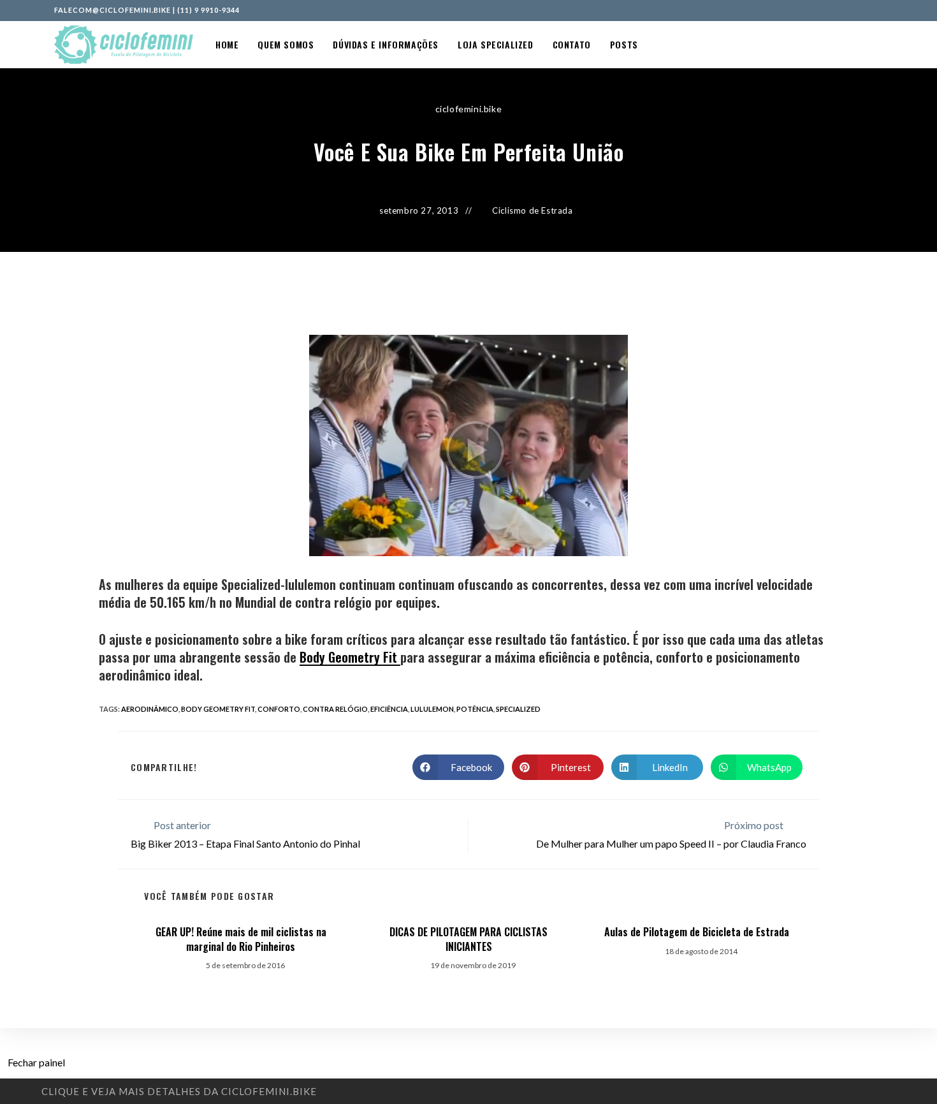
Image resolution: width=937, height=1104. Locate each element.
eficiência (389, 709)
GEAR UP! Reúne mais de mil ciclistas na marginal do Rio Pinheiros (241, 939)
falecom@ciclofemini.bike (112, 10)
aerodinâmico (149, 709)
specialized (518, 709)
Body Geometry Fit (350, 656)
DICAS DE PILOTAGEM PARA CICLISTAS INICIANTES (468, 939)
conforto (279, 709)
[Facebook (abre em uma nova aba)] (852, 10)
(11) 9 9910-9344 (208, 10)
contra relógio (335, 709)
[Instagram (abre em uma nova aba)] (866, 10)
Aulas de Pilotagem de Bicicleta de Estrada (696, 932)
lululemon (432, 709)
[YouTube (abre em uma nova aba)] (878, 10)
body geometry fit (218, 709)
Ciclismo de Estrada (532, 210)
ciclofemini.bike (468, 108)
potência (474, 709)
